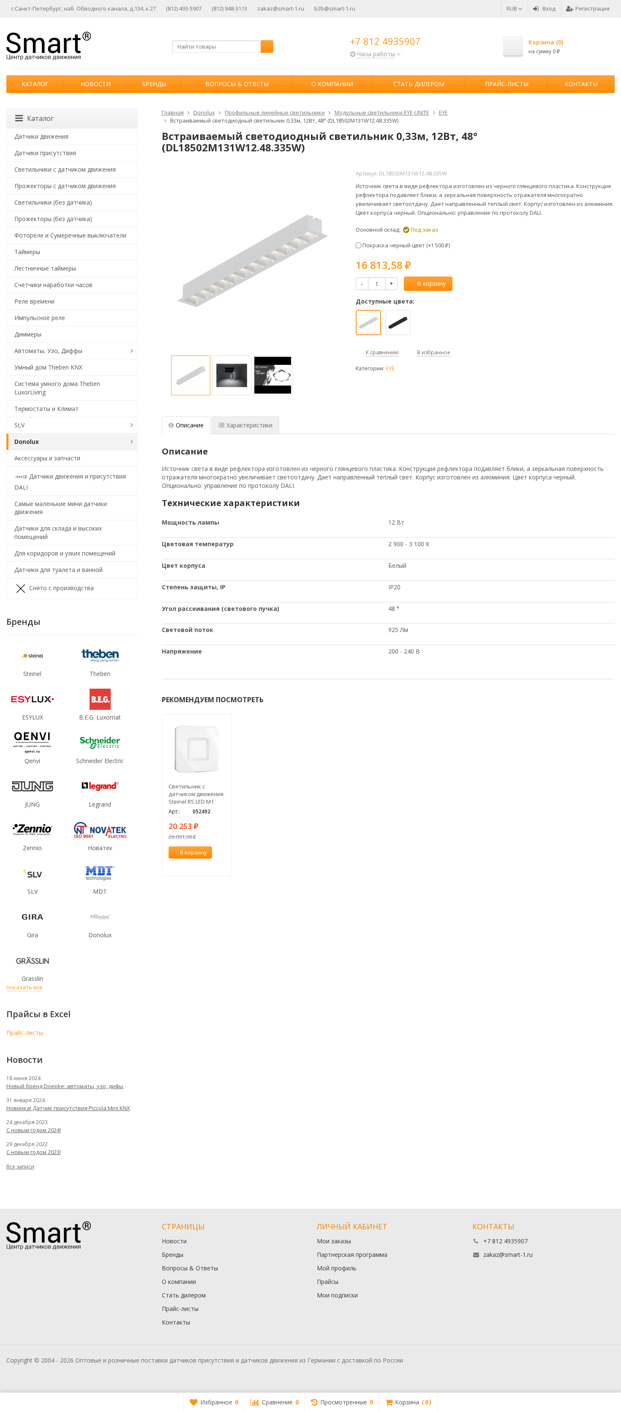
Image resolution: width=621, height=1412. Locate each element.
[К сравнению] (209, 865)
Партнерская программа (352, 1255)
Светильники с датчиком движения (65, 169)
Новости (96, 84)
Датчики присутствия (45, 153)
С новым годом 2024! (33, 1130)
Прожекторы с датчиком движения (65, 186)
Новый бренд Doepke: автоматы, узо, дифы (64, 1086)
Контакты (581, 84)
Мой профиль (337, 1268)
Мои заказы (334, 1241)
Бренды (154, 84)
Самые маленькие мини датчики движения (60, 508)
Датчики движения (41, 136)
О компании (332, 84)
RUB (512, 8)
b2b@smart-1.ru (334, 8)
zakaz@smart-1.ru (280, 8)
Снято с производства (61, 588)
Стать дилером (418, 84)
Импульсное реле (39, 318)
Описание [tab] (190, 425)
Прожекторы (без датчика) (53, 219)
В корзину (431, 283)
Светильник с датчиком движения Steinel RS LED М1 (196, 794)
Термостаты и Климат (46, 409)
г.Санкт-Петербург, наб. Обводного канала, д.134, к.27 (83, 8)
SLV (19, 425)
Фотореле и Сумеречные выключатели (70, 235)
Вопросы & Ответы (237, 84)
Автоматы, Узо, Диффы (48, 351)
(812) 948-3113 (229, 8)
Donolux (26, 442)
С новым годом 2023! (33, 1152)
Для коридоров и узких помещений (64, 553)
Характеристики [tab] (249, 425)
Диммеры (27, 334)
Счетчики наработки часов (53, 285)
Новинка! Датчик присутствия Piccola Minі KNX (68, 1108)
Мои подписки (337, 1295)
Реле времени (34, 301)
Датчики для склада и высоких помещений (58, 532)
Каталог (35, 84)
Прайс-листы (506, 84)
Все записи (20, 1166)
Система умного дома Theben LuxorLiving (57, 388)
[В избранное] (222, 865)
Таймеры (27, 252)
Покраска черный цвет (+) (405, 245)
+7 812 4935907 (385, 41)
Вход (549, 8)
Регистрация (592, 8)
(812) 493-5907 (184, 8)
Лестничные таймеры (45, 268)
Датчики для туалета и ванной (58, 570)
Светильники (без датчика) (53, 202)
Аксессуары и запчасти (47, 458)
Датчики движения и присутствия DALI (70, 481)
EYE (390, 368)
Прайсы (327, 1282)
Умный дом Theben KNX (48, 367)
